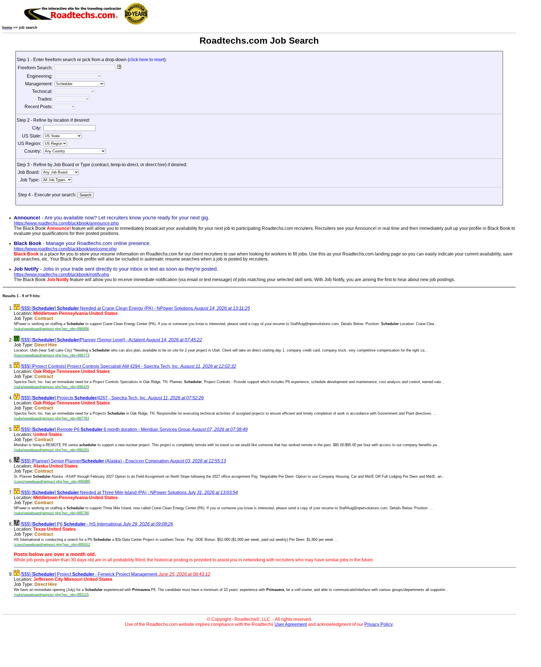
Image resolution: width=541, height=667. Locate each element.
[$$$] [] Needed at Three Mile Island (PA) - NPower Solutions (129, 492)
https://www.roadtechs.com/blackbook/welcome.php (65, 248)
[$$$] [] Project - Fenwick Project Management (115, 574)
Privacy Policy (378, 624)
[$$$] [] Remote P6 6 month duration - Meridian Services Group (134, 429)
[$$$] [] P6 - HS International (97, 524)
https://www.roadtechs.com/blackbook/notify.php (61, 274)
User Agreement (290, 624)
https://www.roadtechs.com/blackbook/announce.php (66, 223)
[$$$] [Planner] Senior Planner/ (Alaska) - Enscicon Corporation (123, 461)
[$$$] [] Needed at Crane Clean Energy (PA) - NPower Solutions (135, 308)
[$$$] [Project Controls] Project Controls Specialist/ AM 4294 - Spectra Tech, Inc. (128, 366)
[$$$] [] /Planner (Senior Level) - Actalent (111, 339)
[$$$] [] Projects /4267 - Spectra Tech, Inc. (112, 397)
